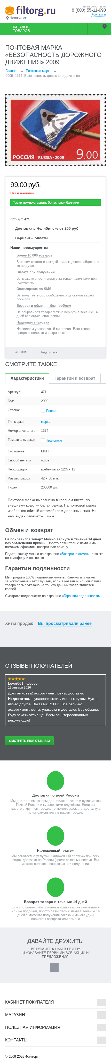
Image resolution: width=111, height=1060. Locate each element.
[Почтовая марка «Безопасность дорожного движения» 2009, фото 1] (55, 130)
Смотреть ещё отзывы (29, 741)
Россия (51, 411)
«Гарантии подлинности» (81, 596)
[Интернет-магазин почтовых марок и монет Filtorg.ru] (30, 11)
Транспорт (54, 440)
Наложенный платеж (55, 850)
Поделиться (49, 352)
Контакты (98, 14)
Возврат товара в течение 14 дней (55, 902)
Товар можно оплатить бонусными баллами (46, 202)
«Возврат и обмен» (75, 554)
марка (45, 422)
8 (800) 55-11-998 (89, 10)
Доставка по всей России (55, 795)
